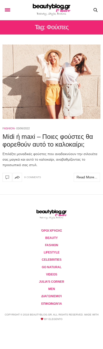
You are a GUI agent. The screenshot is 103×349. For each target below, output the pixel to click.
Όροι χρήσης (51, 230)
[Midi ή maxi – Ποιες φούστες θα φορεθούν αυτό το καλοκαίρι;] (51, 82)
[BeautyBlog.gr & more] (51, 10)
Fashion (8, 128)
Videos (51, 274)
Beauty (51, 238)
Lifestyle (52, 252)
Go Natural (52, 267)
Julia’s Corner (51, 281)
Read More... (86, 177)
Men (51, 289)
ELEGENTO (55, 319)
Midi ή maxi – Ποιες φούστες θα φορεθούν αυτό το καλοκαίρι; (47, 140)
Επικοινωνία (51, 303)
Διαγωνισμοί (51, 296)
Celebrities (52, 259)
